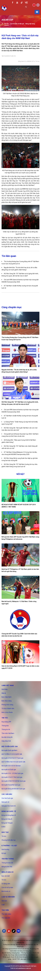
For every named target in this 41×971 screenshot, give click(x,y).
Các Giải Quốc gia (7, 798)
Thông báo (5, 725)
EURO (3, 827)
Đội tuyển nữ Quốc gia (9, 769)
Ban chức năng (6, 701)
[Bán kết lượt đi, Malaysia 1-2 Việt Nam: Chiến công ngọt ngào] (20, 587)
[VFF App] (26, 2)
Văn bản (4, 901)
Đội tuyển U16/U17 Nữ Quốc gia (12, 777)
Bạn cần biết (6, 876)
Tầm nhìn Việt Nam (8, 733)
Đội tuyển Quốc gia (10, 746)
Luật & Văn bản (8, 897)
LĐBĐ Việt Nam (8, 685)
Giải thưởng (5, 849)
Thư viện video (6, 914)
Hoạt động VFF (6, 722)
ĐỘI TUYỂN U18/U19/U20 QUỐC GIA (13, 762)
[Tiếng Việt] (33, 5)
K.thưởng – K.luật (9, 846)
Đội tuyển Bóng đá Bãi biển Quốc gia (13, 789)
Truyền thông (8, 859)
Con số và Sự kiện (7, 887)
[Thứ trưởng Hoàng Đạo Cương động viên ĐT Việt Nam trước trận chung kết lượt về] (20, 323)
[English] (37, 5)
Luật (3, 904)
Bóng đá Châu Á (7, 819)
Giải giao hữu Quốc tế (8, 806)
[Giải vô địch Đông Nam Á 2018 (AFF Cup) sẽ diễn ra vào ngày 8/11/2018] (20, 651)
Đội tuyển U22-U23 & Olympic (11, 766)
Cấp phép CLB (6, 741)
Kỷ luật (4, 853)
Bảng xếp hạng (30, 24)
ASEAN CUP (30, 61)
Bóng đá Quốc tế (9, 811)
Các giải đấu (7, 794)
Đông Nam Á (21, 61)
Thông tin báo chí (7, 863)
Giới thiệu (5, 689)
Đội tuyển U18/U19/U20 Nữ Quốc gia (13, 781)
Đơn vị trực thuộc (7, 712)
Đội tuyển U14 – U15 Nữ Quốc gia (12, 773)
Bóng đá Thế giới (7, 823)
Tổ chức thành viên (8, 708)
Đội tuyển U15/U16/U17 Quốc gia (12, 758)
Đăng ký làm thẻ (7, 866)
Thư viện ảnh (6, 918)
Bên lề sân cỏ (7, 872)
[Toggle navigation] (37, 12)
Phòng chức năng (7, 705)
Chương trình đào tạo (9, 840)
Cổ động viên (6, 883)
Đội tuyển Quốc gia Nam (9, 750)
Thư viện (5, 910)
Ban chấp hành (6, 697)
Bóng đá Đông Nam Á (9, 815)
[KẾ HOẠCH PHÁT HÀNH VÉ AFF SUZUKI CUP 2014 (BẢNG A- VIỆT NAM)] (20, 490)
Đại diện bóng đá (7, 737)
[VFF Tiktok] (22, 2)
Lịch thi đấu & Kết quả (17, 24)
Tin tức (6, 24)
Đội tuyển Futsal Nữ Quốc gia (11, 785)
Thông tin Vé (6, 729)
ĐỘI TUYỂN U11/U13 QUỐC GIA (12, 754)
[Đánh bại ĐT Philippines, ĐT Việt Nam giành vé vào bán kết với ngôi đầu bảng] (20, 554)
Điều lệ (4, 693)
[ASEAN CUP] (2, 24)
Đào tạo (5, 832)
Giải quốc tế (5, 802)
